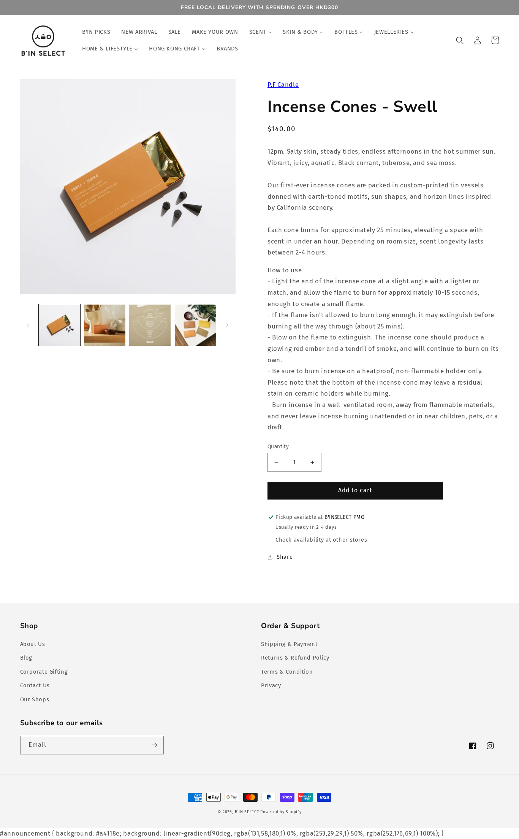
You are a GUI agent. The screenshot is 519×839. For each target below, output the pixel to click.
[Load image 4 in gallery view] (195, 325)
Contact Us (35, 685)
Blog (26, 657)
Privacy (271, 685)
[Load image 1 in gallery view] (59, 325)
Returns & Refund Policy (295, 657)
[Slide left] (28, 325)
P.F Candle (283, 84)
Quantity (278, 446)
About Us (32, 644)
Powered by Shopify (280, 811)
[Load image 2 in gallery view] (104, 325)
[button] (460, 40)
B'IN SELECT (247, 811)
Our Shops (34, 699)
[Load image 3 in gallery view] (150, 325)
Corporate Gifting (44, 671)
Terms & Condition (287, 671)
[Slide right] (227, 325)
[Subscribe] (154, 745)
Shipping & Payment (289, 644)
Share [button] (285, 556)
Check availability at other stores (321, 539)
